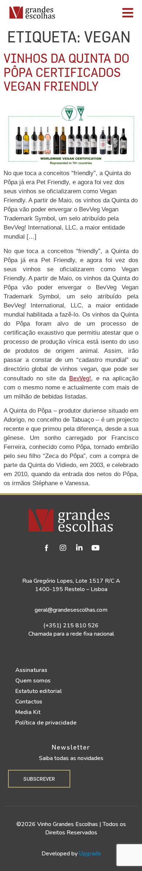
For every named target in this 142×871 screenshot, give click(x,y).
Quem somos (33, 681)
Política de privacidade (45, 723)
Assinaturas (31, 670)
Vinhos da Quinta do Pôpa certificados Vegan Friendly (66, 71)
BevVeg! (80, 378)
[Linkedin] (79, 548)
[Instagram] (63, 548)
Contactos (28, 702)
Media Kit (27, 712)
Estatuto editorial (38, 691)
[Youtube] (95, 548)
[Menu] (100, 13)
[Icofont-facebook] (46, 548)
